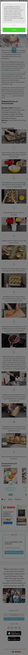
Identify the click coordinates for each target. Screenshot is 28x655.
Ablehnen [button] (14, 25)
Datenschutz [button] (9, 19)
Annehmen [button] (14, 30)
